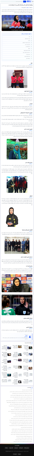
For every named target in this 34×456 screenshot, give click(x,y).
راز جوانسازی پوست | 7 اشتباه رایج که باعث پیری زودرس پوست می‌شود (23, 414)
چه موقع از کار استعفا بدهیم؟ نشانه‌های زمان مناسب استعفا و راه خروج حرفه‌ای (23, 441)
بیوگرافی (27, 7)
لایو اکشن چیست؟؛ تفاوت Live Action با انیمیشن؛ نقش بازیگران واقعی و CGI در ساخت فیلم (21, 404)
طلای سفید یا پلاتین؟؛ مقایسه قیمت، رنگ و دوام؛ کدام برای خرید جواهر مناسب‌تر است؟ (21, 413)
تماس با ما (15, 454)
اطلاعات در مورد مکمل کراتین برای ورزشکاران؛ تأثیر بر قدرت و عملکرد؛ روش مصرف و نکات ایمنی (21, 391)
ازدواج (29, 48)
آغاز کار (29, 40)
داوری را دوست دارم (27, 44)
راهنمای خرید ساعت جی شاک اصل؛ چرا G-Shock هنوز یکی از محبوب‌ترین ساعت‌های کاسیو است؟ (20, 425)
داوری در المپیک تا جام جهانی (26, 42)
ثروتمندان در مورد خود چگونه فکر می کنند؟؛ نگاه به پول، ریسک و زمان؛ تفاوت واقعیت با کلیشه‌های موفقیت (19, 402)
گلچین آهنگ (21, 447)
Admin (26, 335)
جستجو (25, 1)
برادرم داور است (28, 54)
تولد (29, 36)
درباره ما (19, 454)
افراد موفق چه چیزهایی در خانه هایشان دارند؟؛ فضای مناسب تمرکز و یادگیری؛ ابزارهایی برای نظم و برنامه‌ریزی (19, 400)
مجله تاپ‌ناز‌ (29, 2)
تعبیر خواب (16, 447)
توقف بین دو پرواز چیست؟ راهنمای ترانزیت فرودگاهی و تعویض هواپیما (23, 439)
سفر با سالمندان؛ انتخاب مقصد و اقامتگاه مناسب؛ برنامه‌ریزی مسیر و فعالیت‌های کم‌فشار (21, 423)
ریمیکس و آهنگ (26, 447)
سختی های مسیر (28, 46)
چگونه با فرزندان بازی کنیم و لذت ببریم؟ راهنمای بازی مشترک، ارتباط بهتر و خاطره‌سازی (22, 429)
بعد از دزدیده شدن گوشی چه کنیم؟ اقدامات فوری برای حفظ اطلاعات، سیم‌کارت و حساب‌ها (21, 434)
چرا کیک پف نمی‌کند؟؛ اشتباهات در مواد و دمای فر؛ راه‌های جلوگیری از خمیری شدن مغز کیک (21, 395)
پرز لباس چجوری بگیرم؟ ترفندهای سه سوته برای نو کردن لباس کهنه (24, 436)
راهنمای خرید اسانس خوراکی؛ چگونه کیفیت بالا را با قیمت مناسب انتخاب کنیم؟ (22, 416)
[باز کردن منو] (33, 1)
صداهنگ (6, 447)
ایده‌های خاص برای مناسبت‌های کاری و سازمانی (26, 427)
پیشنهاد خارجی (28, 58)
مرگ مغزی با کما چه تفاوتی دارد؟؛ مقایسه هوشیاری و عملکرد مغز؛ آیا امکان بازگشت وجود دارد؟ (20, 420)
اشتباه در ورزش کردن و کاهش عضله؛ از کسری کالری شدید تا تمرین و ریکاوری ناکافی (22, 393)
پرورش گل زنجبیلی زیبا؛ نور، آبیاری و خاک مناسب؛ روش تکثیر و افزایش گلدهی (23, 407)
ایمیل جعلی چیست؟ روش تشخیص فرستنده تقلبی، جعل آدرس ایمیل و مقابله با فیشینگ (21, 432)
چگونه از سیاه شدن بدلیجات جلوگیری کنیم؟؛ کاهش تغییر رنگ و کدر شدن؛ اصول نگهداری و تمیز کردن (20, 411)
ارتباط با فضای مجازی (27, 56)
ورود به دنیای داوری (27, 38)
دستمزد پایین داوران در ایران (26, 52)
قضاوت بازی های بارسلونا (27, 50)
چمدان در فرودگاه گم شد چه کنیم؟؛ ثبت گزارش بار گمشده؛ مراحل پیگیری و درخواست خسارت (21, 397)
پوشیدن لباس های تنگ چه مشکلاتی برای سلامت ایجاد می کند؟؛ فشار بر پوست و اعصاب (21, 418)
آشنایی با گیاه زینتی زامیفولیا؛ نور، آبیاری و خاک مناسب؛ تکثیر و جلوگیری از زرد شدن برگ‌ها (21, 409)
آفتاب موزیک (11, 447)
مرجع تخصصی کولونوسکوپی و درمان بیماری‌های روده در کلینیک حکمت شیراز (23, 398)
